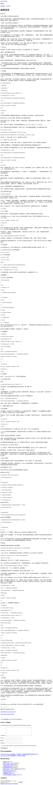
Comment (3, 735)
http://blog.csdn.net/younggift (7, 714)
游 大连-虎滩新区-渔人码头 (9, 774)
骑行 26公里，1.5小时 (8, 763)
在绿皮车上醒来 (7, 771)
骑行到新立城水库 (7, 767)
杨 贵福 (6, 719)
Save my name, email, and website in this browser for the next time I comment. (19, 745)
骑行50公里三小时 (7, 764)
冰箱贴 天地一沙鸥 (7, 766)
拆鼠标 (5, 761)
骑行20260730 (6, 770)
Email (2, 740)
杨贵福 (2, 3)
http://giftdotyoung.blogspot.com (8, 711)
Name (2, 737)
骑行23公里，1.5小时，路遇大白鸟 (11, 769)
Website (2, 743)
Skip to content (4, 1)
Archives (2, 780)
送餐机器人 (6, 773)
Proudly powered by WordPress (11, 783)
